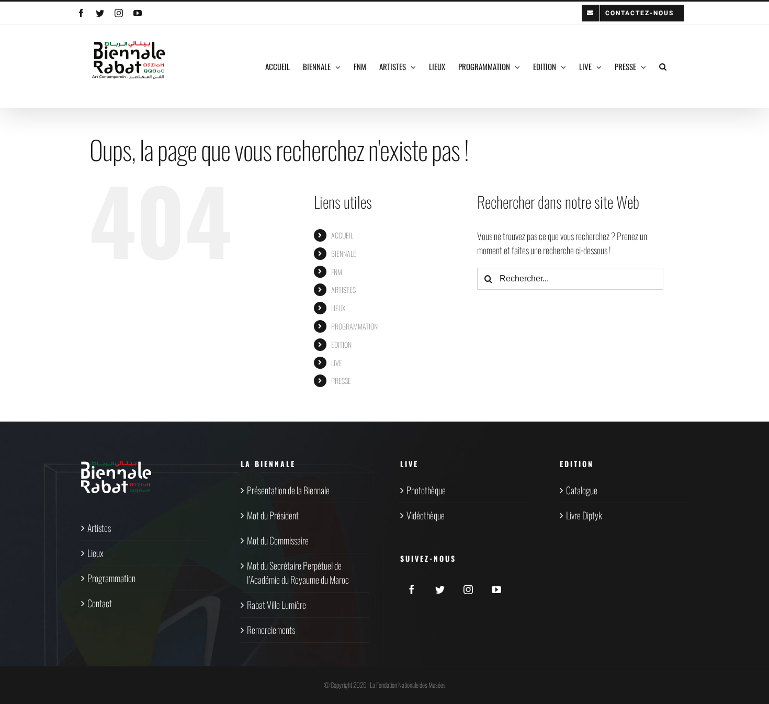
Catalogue (581, 490)
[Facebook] (411, 589)
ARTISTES (343, 289)
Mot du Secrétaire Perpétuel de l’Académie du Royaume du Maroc (298, 572)
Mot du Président (273, 515)
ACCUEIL (342, 235)
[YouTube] (496, 589)
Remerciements (271, 630)
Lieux (95, 553)
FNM (336, 271)
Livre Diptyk (584, 515)
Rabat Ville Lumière (276, 604)
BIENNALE (343, 253)
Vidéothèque (425, 515)
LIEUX (338, 307)
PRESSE (341, 380)
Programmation (111, 578)
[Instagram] (468, 589)
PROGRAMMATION (354, 326)
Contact (99, 603)
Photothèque (426, 490)
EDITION (341, 344)
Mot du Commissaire (278, 540)
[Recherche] (662, 66)
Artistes (99, 528)
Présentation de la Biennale (288, 490)
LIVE (336, 362)
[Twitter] (439, 589)
